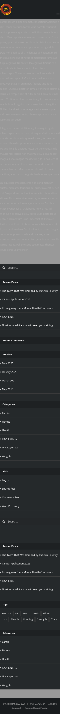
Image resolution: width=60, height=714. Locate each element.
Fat (17, 613)
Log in (5, 480)
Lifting (46, 613)
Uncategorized (10, 447)
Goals (36, 613)
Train (54, 619)
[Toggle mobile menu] (58, 14)
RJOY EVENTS (9, 438)
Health (6, 430)
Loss (4, 619)
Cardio (6, 413)
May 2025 (8, 363)
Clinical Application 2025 (16, 299)
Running (28, 619)
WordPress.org (10, 506)
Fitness (6, 421)
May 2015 (8, 389)
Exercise (6, 613)
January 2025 (9, 371)
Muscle (15, 619)
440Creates (42, 708)
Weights (6, 456)
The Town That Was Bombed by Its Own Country (30, 290)
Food (25, 613)
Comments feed (11, 497)
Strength (42, 619)
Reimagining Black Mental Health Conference (27, 308)
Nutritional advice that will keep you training (27, 325)
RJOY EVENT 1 (10, 316)
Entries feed (9, 488)
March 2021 (9, 380)
